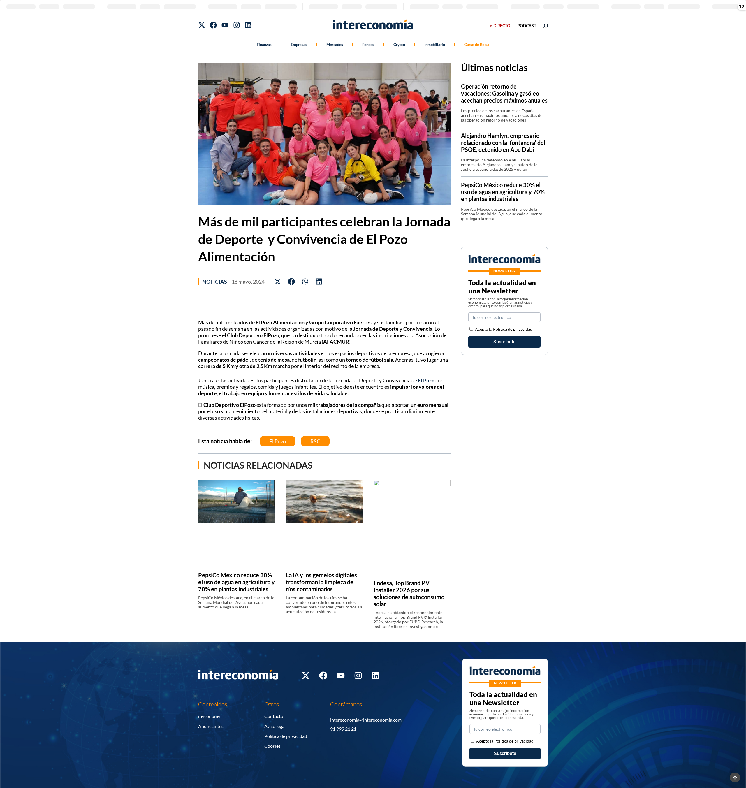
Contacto (273, 716)
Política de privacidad (512, 329)
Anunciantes (211, 726)
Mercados (334, 44)
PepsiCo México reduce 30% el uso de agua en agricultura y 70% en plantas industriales (236, 581)
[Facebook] (213, 25)
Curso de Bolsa (476, 44)
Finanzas (264, 44)
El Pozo (426, 380)
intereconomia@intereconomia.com (366, 719)
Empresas (299, 44)
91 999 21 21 (343, 728)
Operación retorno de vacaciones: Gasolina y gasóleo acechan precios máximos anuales (504, 93)
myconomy (209, 716)
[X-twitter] (201, 25)
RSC (315, 441)
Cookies (272, 746)
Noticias (214, 281)
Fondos (368, 44)
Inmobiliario (434, 44)
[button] (278, 281)
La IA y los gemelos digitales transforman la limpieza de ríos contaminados (321, 581)
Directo (501, 25)
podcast (526, 25)
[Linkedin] (248, 25)
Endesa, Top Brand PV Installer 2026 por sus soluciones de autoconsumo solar (409, 593)
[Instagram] (236, 25)
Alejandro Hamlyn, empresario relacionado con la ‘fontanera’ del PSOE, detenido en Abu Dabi (503, 142)
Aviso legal (275, 726)
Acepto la (503, 329)
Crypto (399, 44)
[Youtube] (224, 25)
